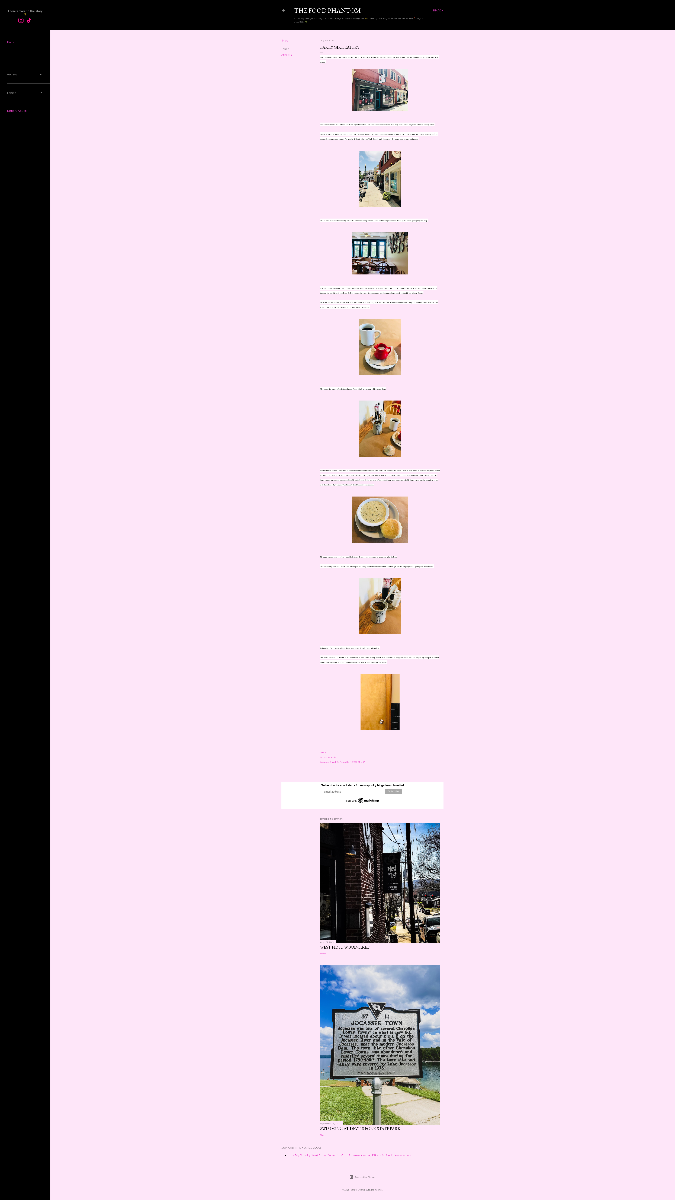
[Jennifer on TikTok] (29, 21)
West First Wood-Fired (345, 947)
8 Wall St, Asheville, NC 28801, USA (347, 762)
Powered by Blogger (365, 1177)
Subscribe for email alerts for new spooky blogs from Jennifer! (362, 785)
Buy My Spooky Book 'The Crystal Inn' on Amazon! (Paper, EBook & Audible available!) (349, 1155)
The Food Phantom (327, 10)
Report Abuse (17, 111)
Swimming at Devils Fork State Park (360, 1128)
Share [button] (284, 40)
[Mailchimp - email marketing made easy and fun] (362, 803)
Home (11, 42)
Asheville (286, 54)
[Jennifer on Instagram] (21, 21)
